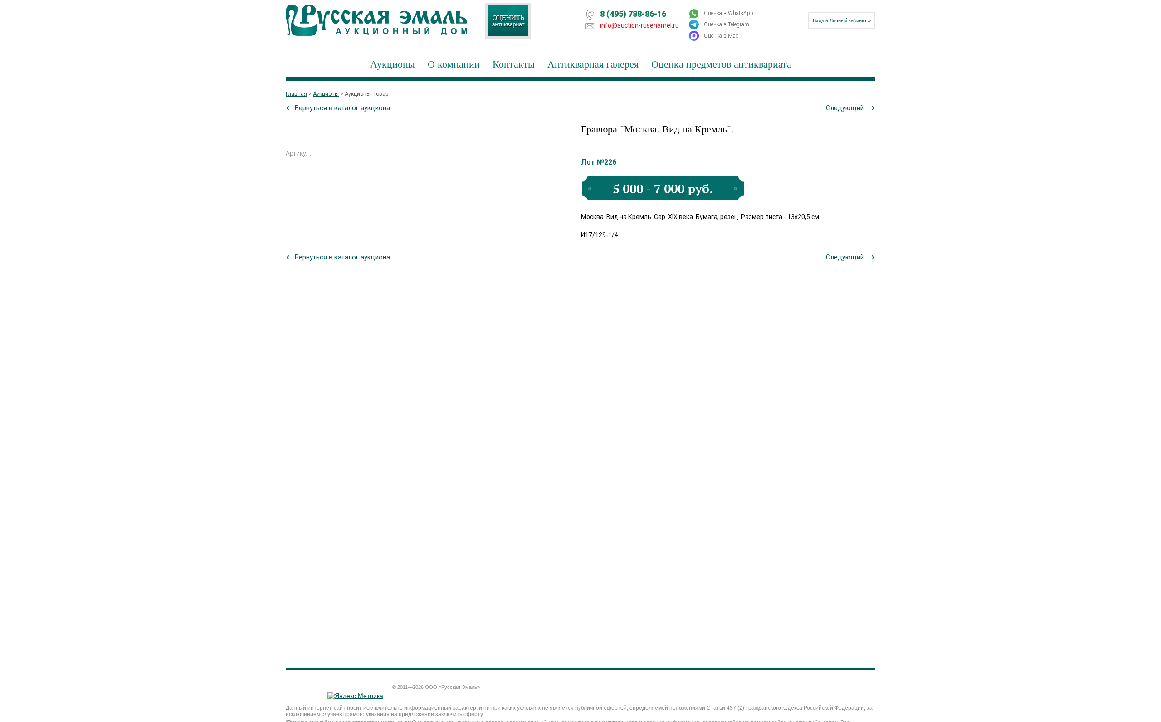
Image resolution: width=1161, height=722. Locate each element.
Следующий (845, 108)
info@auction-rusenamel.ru (639, 25)
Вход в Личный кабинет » (842, 20)
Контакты (514, 63)
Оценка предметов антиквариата (721, 63)
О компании (454, 63)
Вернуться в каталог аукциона (342, 108)
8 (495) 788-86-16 (633, 14)
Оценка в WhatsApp (728, 13)
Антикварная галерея (593, 63)
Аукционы (392, 63)
